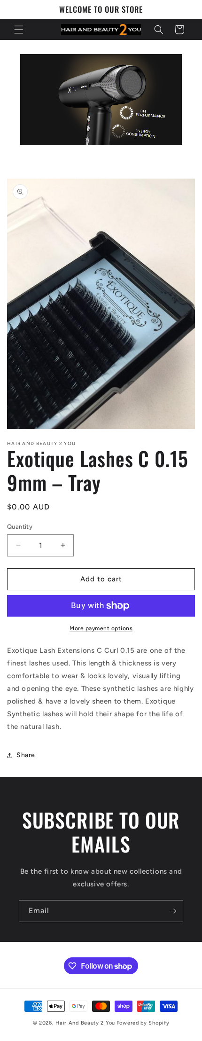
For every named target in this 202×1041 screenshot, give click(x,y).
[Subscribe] (172, 911)
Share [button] (25, 755)
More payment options (101, 628)
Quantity (19, 526)
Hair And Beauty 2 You (85, 1023)
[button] (18, 29)
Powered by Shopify (143, 1023)
